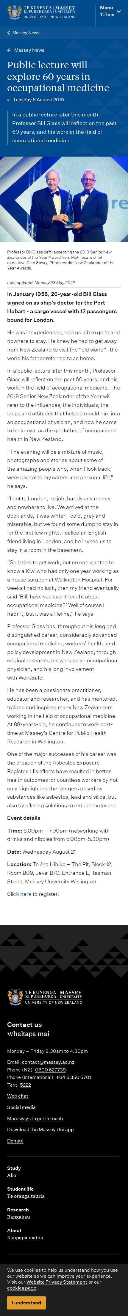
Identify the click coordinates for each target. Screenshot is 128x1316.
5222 (25, 1085)
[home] (41, 12)
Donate (15, 1141)
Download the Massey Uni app (40, 1129)
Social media (21, 1107)
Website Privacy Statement (56, 1282)
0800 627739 (50, 1070)
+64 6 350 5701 (73, 1077)
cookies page (21, 1288)
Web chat (17, 1096)
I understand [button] (26, 1303)
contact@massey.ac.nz (48, 1062)
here (26, 894)
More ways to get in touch (35, 1118)
